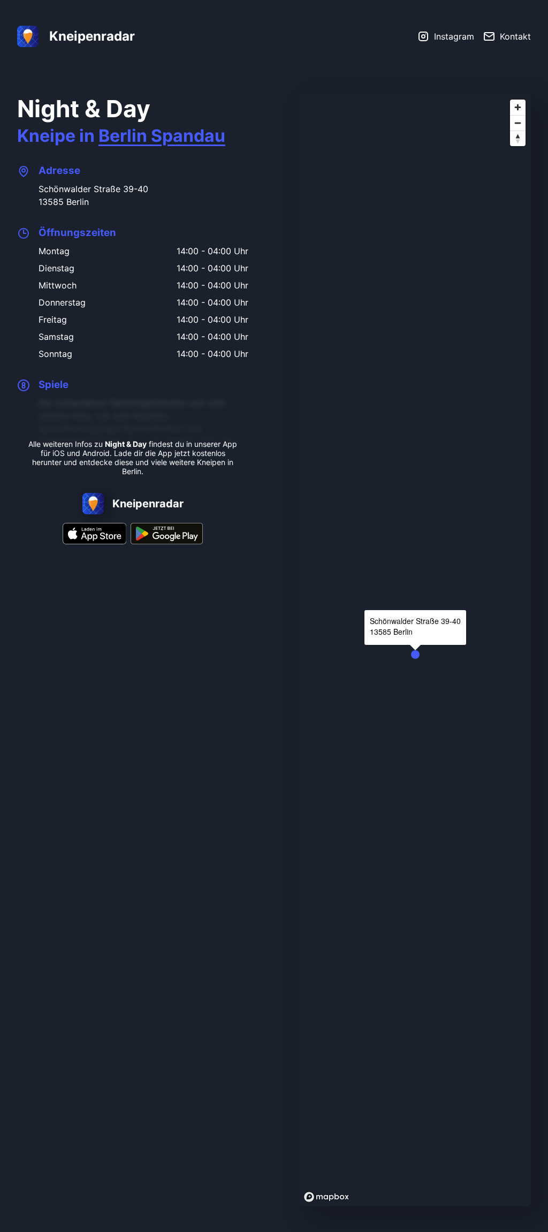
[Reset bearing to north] (518, 138)
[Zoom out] (518, 123)
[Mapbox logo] (326, 1197)
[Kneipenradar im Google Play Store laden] (167, 541)
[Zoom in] (518, 107)
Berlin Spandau (161, 135)
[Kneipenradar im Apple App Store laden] (95, 541)
